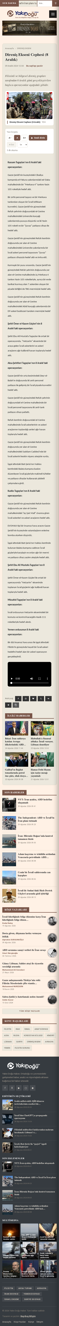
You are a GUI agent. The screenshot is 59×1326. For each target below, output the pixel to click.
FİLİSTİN (7, 1029)
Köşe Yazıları (20, 1322)
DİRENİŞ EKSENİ (24, 48)
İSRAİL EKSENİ (11, 1299)
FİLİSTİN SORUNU (22, 1048)
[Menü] (53, 14)
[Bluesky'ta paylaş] (33, 698)
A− (10, 138)
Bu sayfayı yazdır (34, 66)
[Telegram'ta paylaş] (8, 705)
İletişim (40, 1322)
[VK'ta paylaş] (48, 698)
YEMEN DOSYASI (32, 1294)
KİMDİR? (50, 1035)
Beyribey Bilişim (28, 1316)
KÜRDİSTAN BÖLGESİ (33, 1035)
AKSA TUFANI (25, 1288)
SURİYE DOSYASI (32, 1299)
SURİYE (19, 1042)
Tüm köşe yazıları (29, 1011)
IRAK (18, 1029)
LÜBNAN (8, 1042)
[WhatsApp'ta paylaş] (26, 698)
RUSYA (16, 1035)
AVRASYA (49, 1042)
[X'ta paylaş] (41, 698)
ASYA (6, 1035)
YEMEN (7, 1048)
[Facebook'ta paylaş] (18, 698)
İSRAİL (27, 1029)
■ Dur (11, 144)
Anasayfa (9, 48)
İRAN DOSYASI (11, 1294)
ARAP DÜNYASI (41, 1029)
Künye (31, 1322)
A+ (24, 138)
